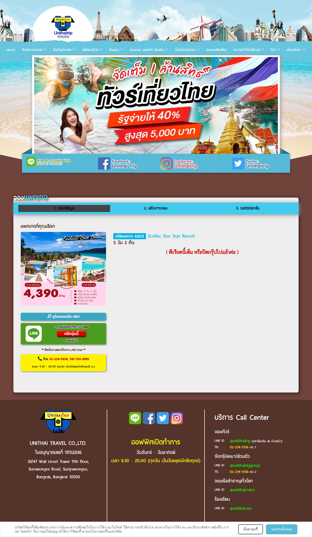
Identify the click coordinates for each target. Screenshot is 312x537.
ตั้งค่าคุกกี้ (251, 529)
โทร (63, 362)
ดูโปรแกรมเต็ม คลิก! (65, 316)
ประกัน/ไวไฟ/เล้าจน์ (247, 50)
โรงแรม (114, 50)
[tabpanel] (156, 105)
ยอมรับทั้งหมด (281, 529)
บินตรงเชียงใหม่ (216, 50)
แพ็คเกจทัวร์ (90, 50)
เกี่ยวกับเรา (294, 50)
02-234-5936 (239, 447)
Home (11, 50)
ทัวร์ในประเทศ (62, 50)
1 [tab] (38, 62)
